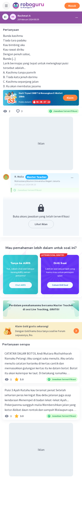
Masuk (72, 5)
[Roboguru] (28, 6)
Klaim (70, 97)
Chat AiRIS (20, 285)
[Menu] (6, 6)
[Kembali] (5, 17)
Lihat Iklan (41, 224)
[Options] (77, 18)
